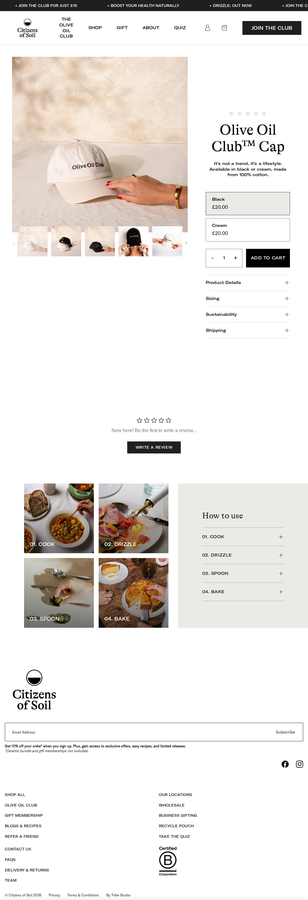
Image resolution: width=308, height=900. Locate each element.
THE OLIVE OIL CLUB (66, 28)
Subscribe (285, 732)
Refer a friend (21, 836)
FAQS (10, 859)
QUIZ (180, 27)
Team (11, 880)
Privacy (54, 895)
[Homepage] (27, 27)
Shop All (15, 794)
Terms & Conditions (83, 895)
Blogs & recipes (23, 826)
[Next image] (186, 243)
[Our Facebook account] (285, 764)
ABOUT (151, 27)
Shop (95, 27)
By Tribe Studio (118, 895)
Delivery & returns (27, 870)
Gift (122, 27)
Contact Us (18, 849)
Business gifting (178, 815)
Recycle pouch (176, 826)
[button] (32, 241)
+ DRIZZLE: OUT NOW (230, 5)
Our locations (175, 794)
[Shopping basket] (224, 28)
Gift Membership (24, 815)
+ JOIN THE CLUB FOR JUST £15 (46, 5)
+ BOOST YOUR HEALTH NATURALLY (143, 5)
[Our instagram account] (299, 764)
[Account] (207, 28)
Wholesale (172, 805)
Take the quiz (174, 836)
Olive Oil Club (21, 805)
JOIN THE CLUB (271, 28)
